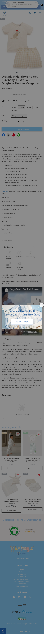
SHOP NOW (22, 322)
